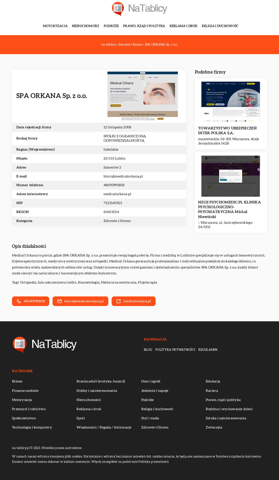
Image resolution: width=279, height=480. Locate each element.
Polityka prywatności (175, 349)
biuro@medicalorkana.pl (123, 176)
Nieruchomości (85, 26)
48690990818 (114, 185)
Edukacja (213, 381)
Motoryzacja (55, 26)
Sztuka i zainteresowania (226, 418)
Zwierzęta (214, 427)
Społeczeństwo (24, 418)
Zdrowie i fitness (117, 221)
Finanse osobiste (25, 390)
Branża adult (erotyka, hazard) (101, 381)
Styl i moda (150, 418)
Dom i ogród (150, 381)
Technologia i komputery (32, 427)
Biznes (17, 381)
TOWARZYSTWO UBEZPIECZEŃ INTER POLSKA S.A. (227, 130)
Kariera (212, 390)
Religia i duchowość (220, 26)
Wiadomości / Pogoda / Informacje (104, 427)
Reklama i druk (183, 26)
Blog (148, 349)
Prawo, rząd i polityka (144, 26)
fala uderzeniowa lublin (57, 282)
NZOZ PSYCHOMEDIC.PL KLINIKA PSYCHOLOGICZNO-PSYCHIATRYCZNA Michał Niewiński (229, 209)
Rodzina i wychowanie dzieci (229, 409)
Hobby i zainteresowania (97, 390)
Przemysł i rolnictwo (29, 409)
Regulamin (207, 349)
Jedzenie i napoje (154, 390)
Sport (81, 418)
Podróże (111, 26)
